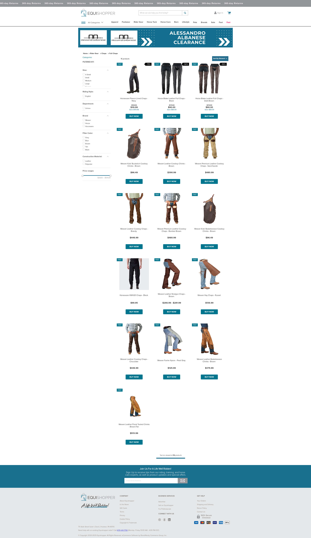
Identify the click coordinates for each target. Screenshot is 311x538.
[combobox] (163, 12)
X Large (88, 87)
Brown (87, 156)
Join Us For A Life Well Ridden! (155, 469)
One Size (88, 93)
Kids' (87, 121)
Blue (87, 153)
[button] (97, 62)
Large (87, 84)
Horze (87, 136)
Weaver (88, 133)
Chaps (103, 53)
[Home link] (85, 53)
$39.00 (100, 190)
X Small (88, 75)
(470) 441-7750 (122, 530)
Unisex (88, 118)
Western (88, 107)
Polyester (88, 176)
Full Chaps (113, 53)
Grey (87, 150)
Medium (88, 81)
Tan (86, 159)
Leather (88, 173)
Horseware (89, 139)
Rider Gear (94, 53)
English (88, 104)
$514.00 (107, 190)
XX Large (88, 90)
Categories (87, 57)
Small (87, 78)
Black (87, 162)
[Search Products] (185, 13)
